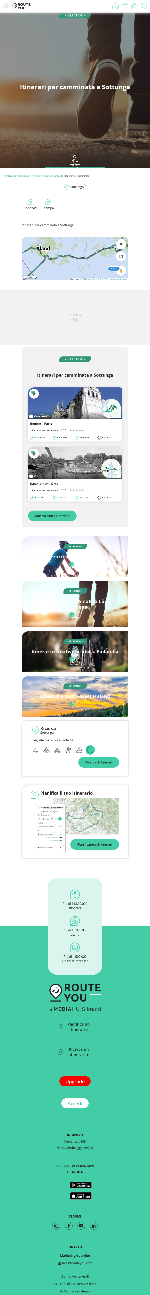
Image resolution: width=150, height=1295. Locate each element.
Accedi (75, 1103)
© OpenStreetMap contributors (112, 279)
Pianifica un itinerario (78, 1026)
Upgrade (75, 1081)
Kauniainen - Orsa (44, 484)
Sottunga (58, 175)
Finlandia (35, 175)
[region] (75, 258)
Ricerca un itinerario (79, 1052)
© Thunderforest (89, 279)
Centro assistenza (76, 1291)
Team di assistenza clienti (76, 1284)
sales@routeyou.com (77, 1263)
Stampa (48, 208)
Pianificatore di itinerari (94, 844)
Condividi (31, 208)
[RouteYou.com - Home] (21, 6)
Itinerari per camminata (17, 175)
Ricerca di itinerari (98, 762)
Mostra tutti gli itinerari (52, 516)
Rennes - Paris (41, 424)
